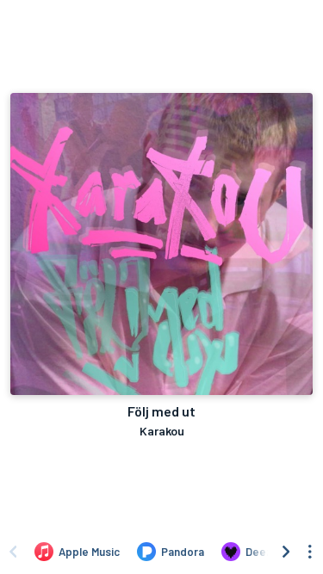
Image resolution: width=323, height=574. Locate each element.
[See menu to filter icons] (310, 552)
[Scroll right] (286, 552)
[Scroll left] (13, 552)
